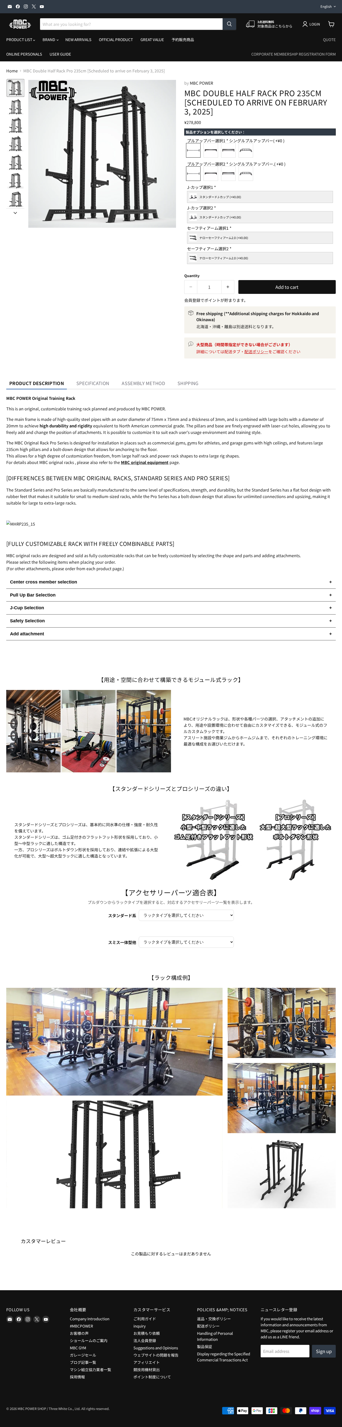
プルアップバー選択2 (236, 164)
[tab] (36, 383)
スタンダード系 (122, 915)
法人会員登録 (144, 1340)
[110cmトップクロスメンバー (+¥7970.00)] (212, 150)
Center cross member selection (171, 581)
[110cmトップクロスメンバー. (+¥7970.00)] (212, 173)
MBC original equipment (144, 462)
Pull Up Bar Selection (171, 595)
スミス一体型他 (122, 942)
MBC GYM (78, 1347)
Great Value (152, 39)
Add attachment (171, 633)
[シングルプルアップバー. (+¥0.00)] (194, 173)
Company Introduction (89, 1318)
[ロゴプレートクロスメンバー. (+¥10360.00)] (229, 173)
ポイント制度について (152, 1376)
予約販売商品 (183, 39)
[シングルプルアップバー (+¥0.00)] (194, 150)
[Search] (229, 24)
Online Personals (24, 54)
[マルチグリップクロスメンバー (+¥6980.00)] (247, 150)
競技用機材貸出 (146, 1369)
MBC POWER (201, 83)
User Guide (60, 54)
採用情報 (77, 1376)
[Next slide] (15, 212)
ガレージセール (83, 1355)
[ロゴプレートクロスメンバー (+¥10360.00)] (229, 150)
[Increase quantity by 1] (228, 287)
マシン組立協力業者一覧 (90, 1369)
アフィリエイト (146, 1362)
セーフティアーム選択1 (209, 228)
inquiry (139, 1326)
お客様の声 (79, 1333)
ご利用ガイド (144, 1318)
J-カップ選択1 (201, 187)
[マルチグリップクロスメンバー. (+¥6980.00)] (247, 173)
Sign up (324, 1351)
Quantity (192, 276)
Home (12, 70)
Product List (19, 39)
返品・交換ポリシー (214, 1318)
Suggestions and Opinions (155, 1347)
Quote (329, 39)
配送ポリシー (256, 351)
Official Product (116, 39)
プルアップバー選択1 (235, 141)
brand (49, 39)
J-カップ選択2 (201, 208)
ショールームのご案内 (88, 1340)
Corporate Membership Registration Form (293, 54)
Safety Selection (171, 620)
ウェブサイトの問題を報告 (156, 1355)
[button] (15, 87)
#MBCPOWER (81, 1326)
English (326, 6)
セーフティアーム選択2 (209, 249)
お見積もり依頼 (146, 1333)
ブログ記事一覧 (83, 1362)
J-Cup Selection (171, 607)
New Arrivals (78, 39)
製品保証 (204, 1346)
